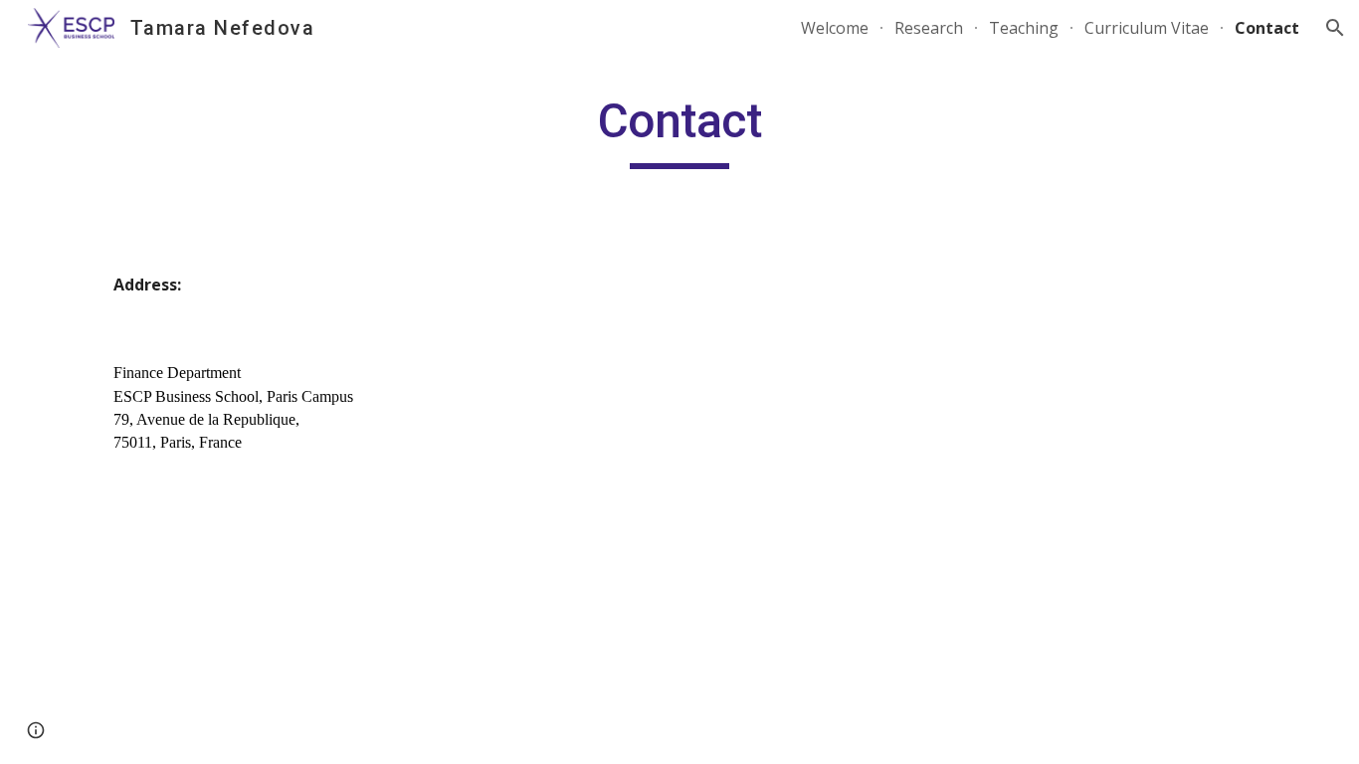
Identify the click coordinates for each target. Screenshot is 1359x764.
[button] (1335, 28)
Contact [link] (1267, 28)
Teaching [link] (1024, 28)
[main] (679, 130)
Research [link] (928, 28)
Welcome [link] (835, 28)
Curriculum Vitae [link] (1146, 28)
